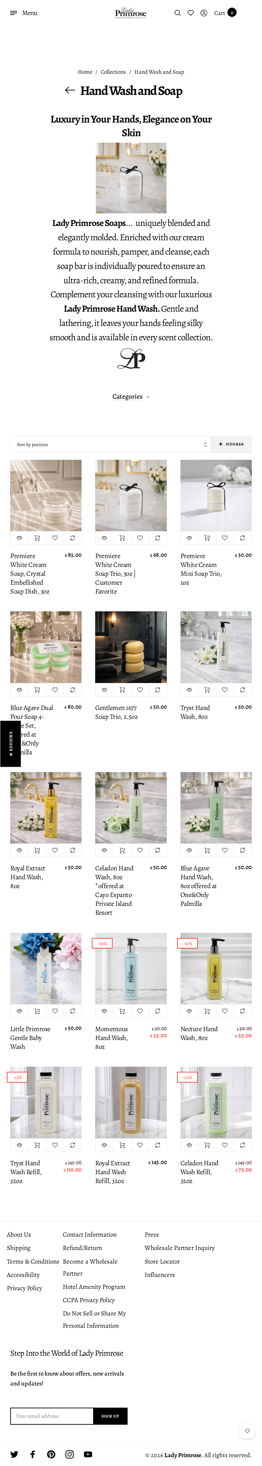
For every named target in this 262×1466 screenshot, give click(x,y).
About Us (19, 1234)
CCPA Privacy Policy (89, 1300)
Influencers (160, 1274)
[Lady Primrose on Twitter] (14, 1454)
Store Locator (162, 1261)
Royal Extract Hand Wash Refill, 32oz (112, 1172)
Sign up (110, 1416)
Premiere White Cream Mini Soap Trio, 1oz (201, 569)
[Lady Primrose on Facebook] (33, 1454)
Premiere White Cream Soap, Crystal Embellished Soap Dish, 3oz (29, 574)
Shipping (19, 1247)
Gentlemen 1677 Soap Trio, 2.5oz (116, 712)
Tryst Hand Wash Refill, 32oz (26, 1172)
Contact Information (90, 1234)
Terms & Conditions (33, 1261)
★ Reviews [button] (11, 743)
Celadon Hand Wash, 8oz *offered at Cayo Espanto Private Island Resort (114, 890)
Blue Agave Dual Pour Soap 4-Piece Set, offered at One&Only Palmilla (31, 730)
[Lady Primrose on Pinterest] (51, 1454)
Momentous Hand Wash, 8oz (111, 1038)
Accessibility (23, 1274)
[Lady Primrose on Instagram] (70, 1454)
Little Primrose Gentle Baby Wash (30, 1038)
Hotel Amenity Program (94, 1286)
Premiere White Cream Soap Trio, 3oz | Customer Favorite (115, 574)
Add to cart (37, 538)
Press (152, 1234)
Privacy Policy (24, 1288)
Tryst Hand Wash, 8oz (195, 712)
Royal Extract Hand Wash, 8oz (27, 877)
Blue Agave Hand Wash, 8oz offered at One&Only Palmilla (198, 886)
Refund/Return (82, 1247)
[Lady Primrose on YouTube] (88, 1454)
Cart (223, 13)
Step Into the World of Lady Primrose (66, 1353)
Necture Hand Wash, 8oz (199, 1033)
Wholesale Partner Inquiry (180, 1247)
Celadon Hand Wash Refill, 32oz (199, 1172)
